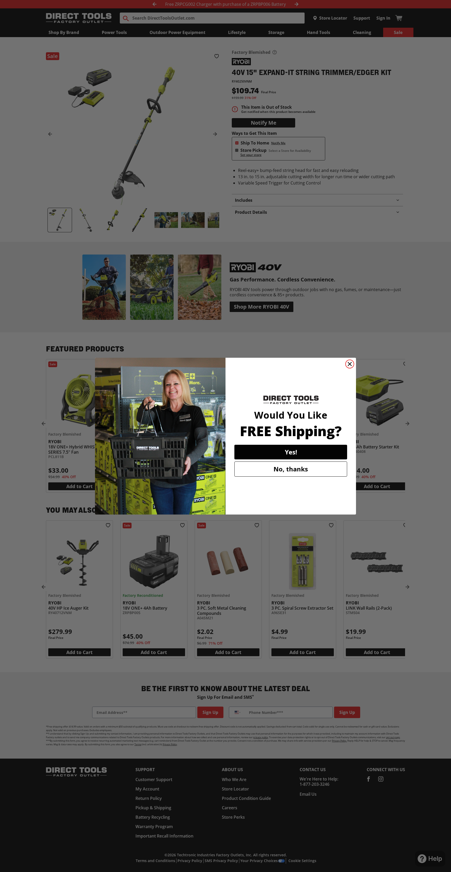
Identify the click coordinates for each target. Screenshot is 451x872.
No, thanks (291, 469)
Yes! (291, 452)
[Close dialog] (350, 364)
